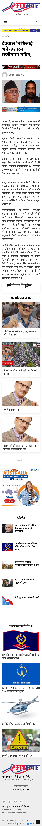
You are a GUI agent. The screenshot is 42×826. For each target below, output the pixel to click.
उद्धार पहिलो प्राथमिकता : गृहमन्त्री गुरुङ (24, 581)
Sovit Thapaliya (16, 74)
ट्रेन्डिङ (21, 518)
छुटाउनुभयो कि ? (21, 626)
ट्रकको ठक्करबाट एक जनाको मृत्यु (17, 755)
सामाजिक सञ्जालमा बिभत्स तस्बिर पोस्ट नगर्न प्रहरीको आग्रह (26, 546)
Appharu (30, 823)
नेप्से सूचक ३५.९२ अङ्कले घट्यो (27, 597)
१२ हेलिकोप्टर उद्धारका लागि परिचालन (19, 723)
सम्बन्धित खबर (21, 298)
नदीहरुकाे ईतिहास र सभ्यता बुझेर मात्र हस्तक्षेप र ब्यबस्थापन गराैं (20, 447)
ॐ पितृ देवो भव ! (11, 409)
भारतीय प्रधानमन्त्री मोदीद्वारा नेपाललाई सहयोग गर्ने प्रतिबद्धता (26, 528)
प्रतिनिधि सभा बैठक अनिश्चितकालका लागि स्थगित (27, 563)
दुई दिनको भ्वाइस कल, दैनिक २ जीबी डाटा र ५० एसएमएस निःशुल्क (21, 689)
